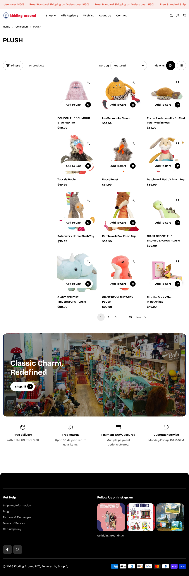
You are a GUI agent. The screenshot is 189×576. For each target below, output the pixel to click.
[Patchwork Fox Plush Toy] (121, 211)
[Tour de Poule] (77, 154)
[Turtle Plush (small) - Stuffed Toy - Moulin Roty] (166, 93)
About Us (105, 15)
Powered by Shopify (55, 566)
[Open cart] (184, 15)
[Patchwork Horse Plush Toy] (77, 211)
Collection (22, 26)
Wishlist (88, 15)
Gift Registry (69, 15)
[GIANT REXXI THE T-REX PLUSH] (121, 272)
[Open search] (171, 15)
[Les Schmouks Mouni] (121, 93)
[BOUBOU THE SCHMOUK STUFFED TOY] (77, 93)
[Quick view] (88, 82)
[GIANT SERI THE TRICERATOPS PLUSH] (77, 272)
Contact (121, 15)
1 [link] (100, 317)
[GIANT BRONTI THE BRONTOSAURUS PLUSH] (166, 211)
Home (6, 26)
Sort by (104, 65)
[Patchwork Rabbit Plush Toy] (166, 154)
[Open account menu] (178, 15)
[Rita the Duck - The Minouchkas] (166, 272)
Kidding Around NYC (27, 566)
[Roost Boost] (121, 154)
